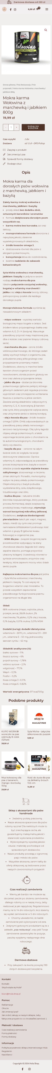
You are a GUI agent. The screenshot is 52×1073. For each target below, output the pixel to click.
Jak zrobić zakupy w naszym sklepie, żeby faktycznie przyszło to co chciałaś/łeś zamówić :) (24, 1017)
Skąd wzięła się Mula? (12, 987)
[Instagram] (15, 9)
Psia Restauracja (24, 84)
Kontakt (5, 984)
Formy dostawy (9, 1037)
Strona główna (9, 84)
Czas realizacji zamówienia (14, 1030)
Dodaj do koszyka (33, 127)
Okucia (5, 1008)
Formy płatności (9, 1033)
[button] (45, 30)
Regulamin (7, 1051)
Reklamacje (7, 1005)
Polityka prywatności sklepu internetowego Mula (24, 1048)
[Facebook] (10, 9)
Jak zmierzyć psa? (10, 1012)
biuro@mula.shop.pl (11, 994)
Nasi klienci (7, 1054)
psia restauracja (22, 929)
